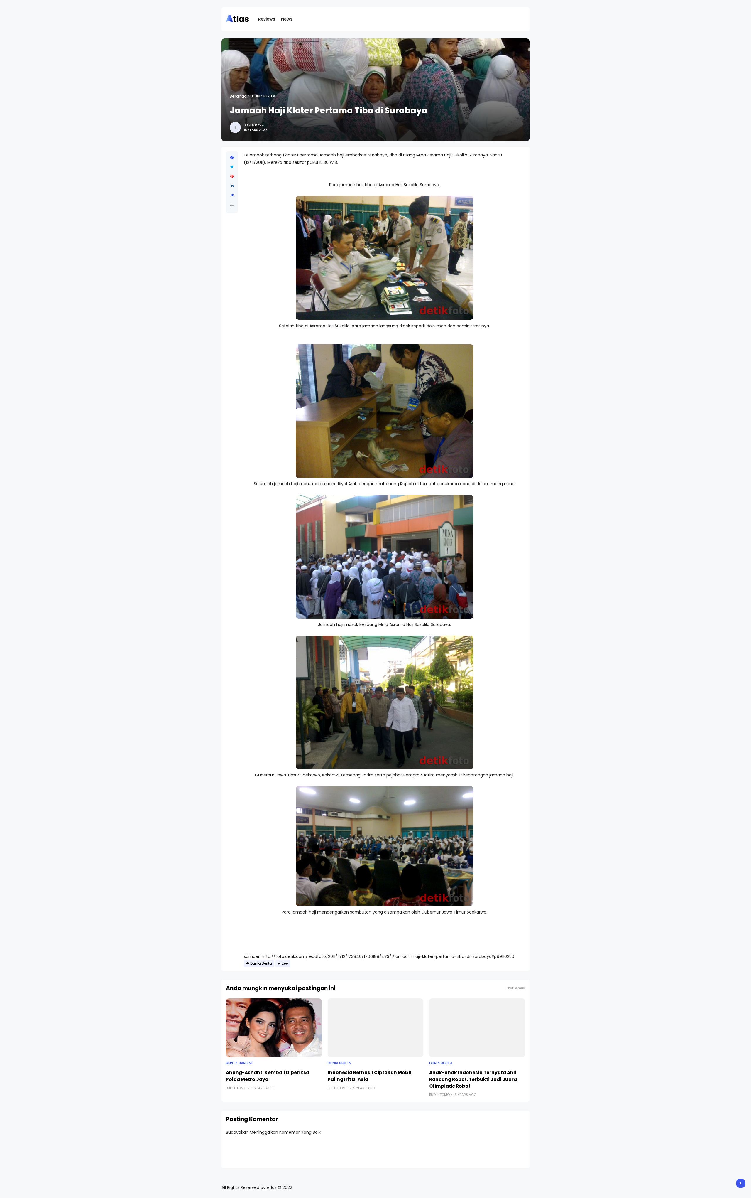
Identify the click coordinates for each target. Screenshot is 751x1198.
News (286, 19)
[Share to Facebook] (232, 157)
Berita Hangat (239, 1063)
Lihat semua (515, 988)
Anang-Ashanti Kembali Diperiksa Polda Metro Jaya (267, 1075)
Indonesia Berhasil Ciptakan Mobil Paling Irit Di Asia (369, 1075)
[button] (232, 205)
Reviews (266, 19)
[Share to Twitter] (232, 167)
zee (285, 963)
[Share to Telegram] (232, 195)
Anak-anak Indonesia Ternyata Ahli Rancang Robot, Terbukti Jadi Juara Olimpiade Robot (473, 1079)
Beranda (238, 96)
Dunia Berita (263, 96)
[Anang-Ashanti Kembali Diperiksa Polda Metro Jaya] (274, 1027)
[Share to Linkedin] (232, 186)
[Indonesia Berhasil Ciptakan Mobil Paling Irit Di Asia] (376, 1027)
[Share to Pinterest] (232, 176)
